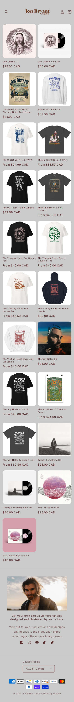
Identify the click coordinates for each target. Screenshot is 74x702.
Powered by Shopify (50, 693)
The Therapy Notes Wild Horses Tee (15, 310)
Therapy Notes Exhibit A (15, 409)
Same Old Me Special (49, 109)
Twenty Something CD (49, 460)
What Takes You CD (48, 507)
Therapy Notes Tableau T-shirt (19, 460)
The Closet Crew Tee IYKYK (17, 160)
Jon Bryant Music (31, 693)
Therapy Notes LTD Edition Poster (52, 410)
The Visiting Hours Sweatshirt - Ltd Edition (19, 360)
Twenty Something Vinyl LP (17, 507)
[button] (6, 12)
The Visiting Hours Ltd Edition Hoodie (53, 310)
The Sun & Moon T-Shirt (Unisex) (50, 209)
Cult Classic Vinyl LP (49, 61)
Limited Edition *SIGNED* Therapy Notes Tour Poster (17, 110)
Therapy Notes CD (47, 359)
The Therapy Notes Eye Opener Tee (19, 259)
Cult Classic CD (11, 61)
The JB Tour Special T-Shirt (52, 160)
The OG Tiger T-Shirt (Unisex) (19, 207)
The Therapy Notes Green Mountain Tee (51, 259)
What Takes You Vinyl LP (16, 555)
